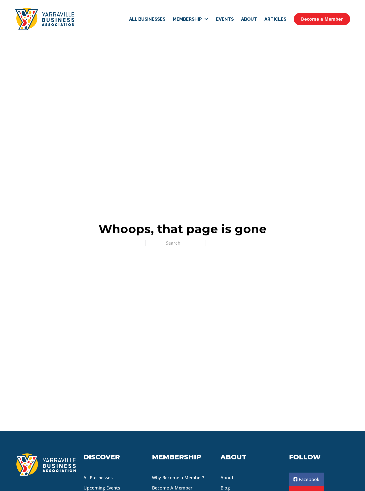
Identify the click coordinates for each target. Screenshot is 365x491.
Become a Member (322, 19)
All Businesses (147, 19)
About (249, 19)
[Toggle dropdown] (206, 19)
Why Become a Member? (178, 478)
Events (225, 19)
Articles (275, 19)
